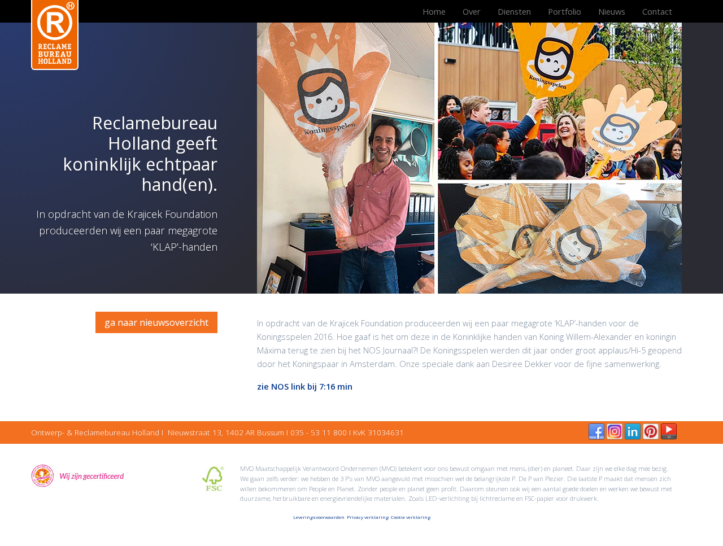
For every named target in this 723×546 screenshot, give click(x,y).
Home (434, 11)
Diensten (514, 11)
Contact (657, 11)
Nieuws (611, 11)
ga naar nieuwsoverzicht (156, 322)
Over (472, 11)
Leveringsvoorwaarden (319, 517)
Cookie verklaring (410, 517)
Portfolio (564, 11)
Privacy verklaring (368, 517)
